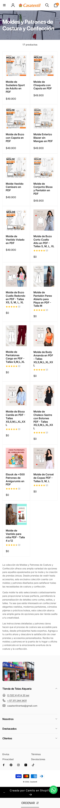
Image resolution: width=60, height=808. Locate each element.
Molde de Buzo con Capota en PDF (15, 138)
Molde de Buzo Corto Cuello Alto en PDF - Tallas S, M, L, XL (43, 241)
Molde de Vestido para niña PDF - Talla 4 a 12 (15, 535)
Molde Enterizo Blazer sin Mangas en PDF (43, 138)
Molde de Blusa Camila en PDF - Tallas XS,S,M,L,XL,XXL (15, 418)
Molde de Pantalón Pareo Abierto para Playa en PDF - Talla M (42, 299)
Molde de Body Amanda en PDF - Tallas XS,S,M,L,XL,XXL (43, 358)
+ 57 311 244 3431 (17, 700)
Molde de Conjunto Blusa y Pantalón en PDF (42, 188)
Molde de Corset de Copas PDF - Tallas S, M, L (43, 478)
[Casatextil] (18, 680)
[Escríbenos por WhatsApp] (53, 790)
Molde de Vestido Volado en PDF (15, 240)
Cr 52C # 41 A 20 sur (18, 695)
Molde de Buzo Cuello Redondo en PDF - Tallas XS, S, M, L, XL (15, 297)
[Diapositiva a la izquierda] (4, 792)
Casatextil (33, 782)
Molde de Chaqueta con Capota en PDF (42, 85)
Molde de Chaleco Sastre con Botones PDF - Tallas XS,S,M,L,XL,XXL (43, 420)
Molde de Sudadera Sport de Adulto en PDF (15, 86)
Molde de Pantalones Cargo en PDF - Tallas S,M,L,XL (15, 356)
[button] (4, 5)
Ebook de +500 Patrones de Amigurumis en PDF (15, 479)
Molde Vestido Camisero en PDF (15, 187)
